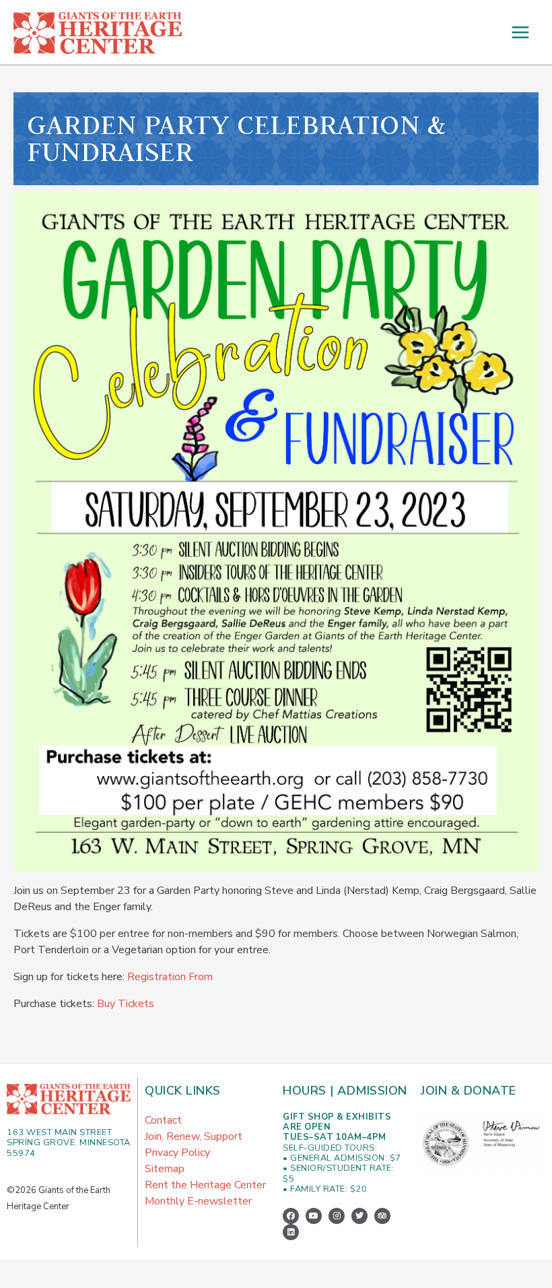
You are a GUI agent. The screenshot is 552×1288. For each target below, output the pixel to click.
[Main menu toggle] (520, 32)
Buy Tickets (125, 1003)
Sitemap (164, 1168)
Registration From (170, 976)
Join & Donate (468, 1091)
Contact (163, 1120)
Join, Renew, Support (193, 1136)
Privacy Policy (177, 1152)
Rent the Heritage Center (205, 1185)
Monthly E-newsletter (198, 1201)
